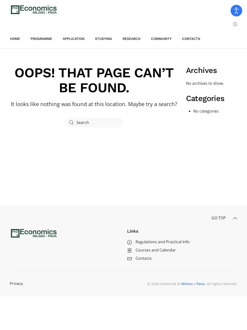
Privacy (16, 283)
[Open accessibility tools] (236, 10)
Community (161, 39)
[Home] (34, 233)
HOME (15, 39)
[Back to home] (34, 9)
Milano (186, 283)
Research (131, 39)
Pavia (200, 283)
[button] (235, 24)
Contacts (191, 39)
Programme (41, 39)
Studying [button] (103, 39)
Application (73, 39)
